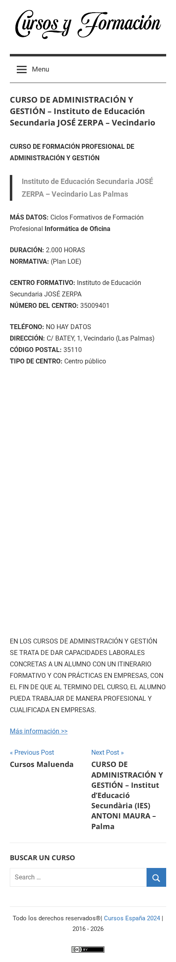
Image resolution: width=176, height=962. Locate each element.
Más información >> (39, 731)
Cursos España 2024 (132, 918)
